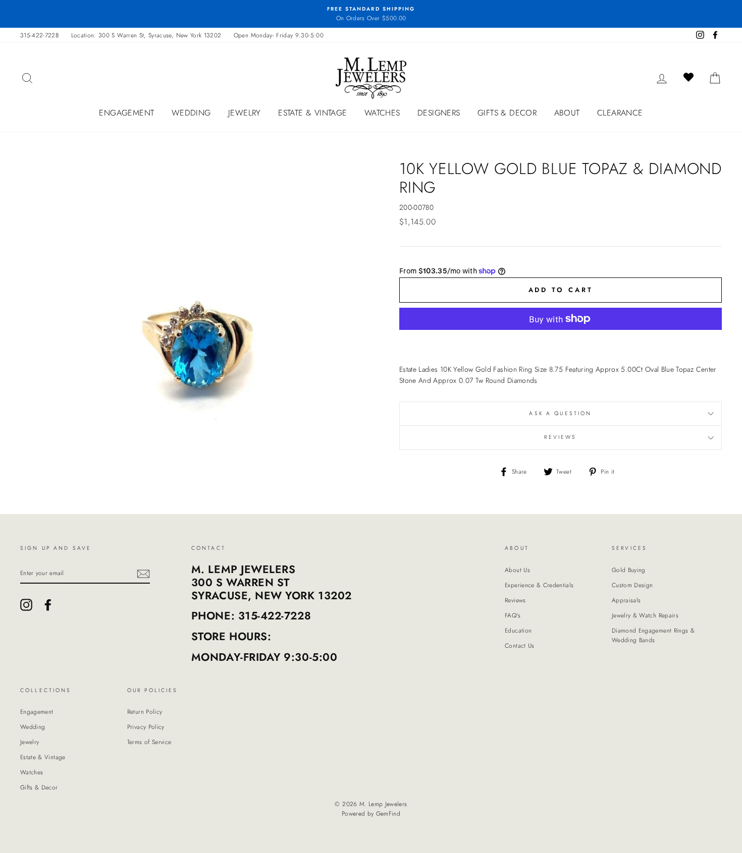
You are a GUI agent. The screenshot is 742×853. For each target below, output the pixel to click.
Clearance (620, 113)
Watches (382, 113)
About (567, 113)
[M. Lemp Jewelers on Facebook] (48, 605)
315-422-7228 (39, 35)
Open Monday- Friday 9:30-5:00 (279, 35)
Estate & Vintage (312, 113)
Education (518, 630)
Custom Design (632, 585)
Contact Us (520, 645)
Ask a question (560, 413)
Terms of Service (149, 741)
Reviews (515, 600)
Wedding (191, 113)
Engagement (126, 113)
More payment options (560, 342)
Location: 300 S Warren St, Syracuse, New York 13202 (146, 35)
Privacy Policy (146, 726)
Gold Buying (629, 569)
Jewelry (244, 113)
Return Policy (145, 711)
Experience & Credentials (539, 585)
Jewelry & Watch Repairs (645, 615)
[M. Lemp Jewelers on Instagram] (26, 605)
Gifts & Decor (507, 113)
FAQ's (512, 615)
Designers (438, 113)
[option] (371, 14)
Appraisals (626, 600)
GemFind (388, 813)
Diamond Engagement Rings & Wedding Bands (653, 635)
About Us (517, 569)
